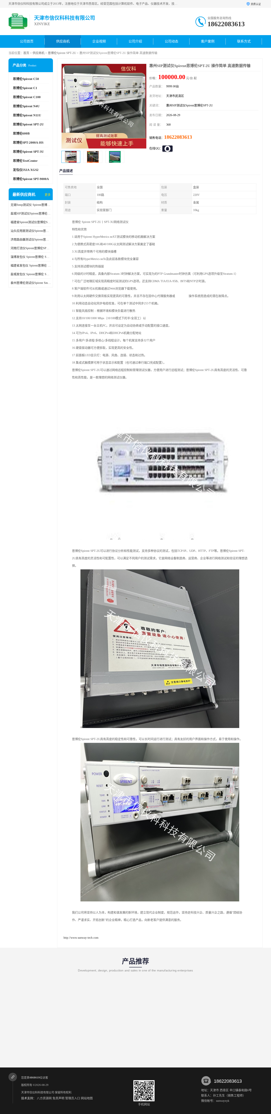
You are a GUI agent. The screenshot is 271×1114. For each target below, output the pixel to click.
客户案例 (207, 41)
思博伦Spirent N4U (26, 106)
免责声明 (58, 1098)
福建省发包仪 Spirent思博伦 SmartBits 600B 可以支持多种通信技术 (31, 265)
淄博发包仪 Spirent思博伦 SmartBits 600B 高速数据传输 (31, 256)
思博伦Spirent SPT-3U (28, 151)
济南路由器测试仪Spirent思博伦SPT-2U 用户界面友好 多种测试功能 (31, 239)
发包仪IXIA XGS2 (26, 170)
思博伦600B (21, 133)
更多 (48, 194)
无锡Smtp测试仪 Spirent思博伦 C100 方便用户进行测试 (31, 204)
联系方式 (244, 41)
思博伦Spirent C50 (26, 79)
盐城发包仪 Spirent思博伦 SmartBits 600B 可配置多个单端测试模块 (31, 274)
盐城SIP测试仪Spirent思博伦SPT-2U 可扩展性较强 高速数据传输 (31, 213)
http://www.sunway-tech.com (81, 937)
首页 (26, 53)
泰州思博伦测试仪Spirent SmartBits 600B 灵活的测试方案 (31, 282)
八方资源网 (44, 1098)
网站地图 (87, 1098)
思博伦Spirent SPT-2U (62, 53)
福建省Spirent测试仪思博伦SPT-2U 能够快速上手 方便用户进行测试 (31, 222)
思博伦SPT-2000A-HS (28, 142)
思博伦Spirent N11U (27, 115)
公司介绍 (135, 41)
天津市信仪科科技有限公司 (37, 1092)
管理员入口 (72, 1098)
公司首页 (26, 41)
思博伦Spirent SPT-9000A (31, 179)
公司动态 (171, 41)
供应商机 (63, 41)
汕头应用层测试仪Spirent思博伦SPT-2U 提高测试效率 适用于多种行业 (31, 230)
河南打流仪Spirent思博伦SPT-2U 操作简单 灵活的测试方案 (31, 248)
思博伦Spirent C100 (27, 97)
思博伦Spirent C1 (25, 88)
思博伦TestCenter (25, 160)
